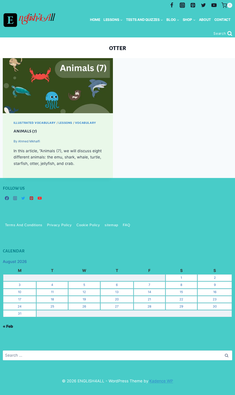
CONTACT (222, 19)
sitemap (111, 225)
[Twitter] (203, 5)
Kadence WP (161, 381)
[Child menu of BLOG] (173, 19)
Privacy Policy (59, 225)
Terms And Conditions (23, 225)
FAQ (126, 225)
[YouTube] (214, 5)
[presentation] (58, 85)
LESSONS (65, 122)
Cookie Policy (88, 225)
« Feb (8, 326)
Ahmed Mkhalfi (29, 141)
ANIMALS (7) (25, 131)
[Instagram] (182, 5)
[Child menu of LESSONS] (113, 19)
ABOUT (205, 19)
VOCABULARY (85, 122)
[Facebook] (172, 5)
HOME (95, 19)
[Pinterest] (192, 5)
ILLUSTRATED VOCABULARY (35, 122)
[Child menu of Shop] (189, 19)
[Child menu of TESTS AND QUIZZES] (144, 19)
